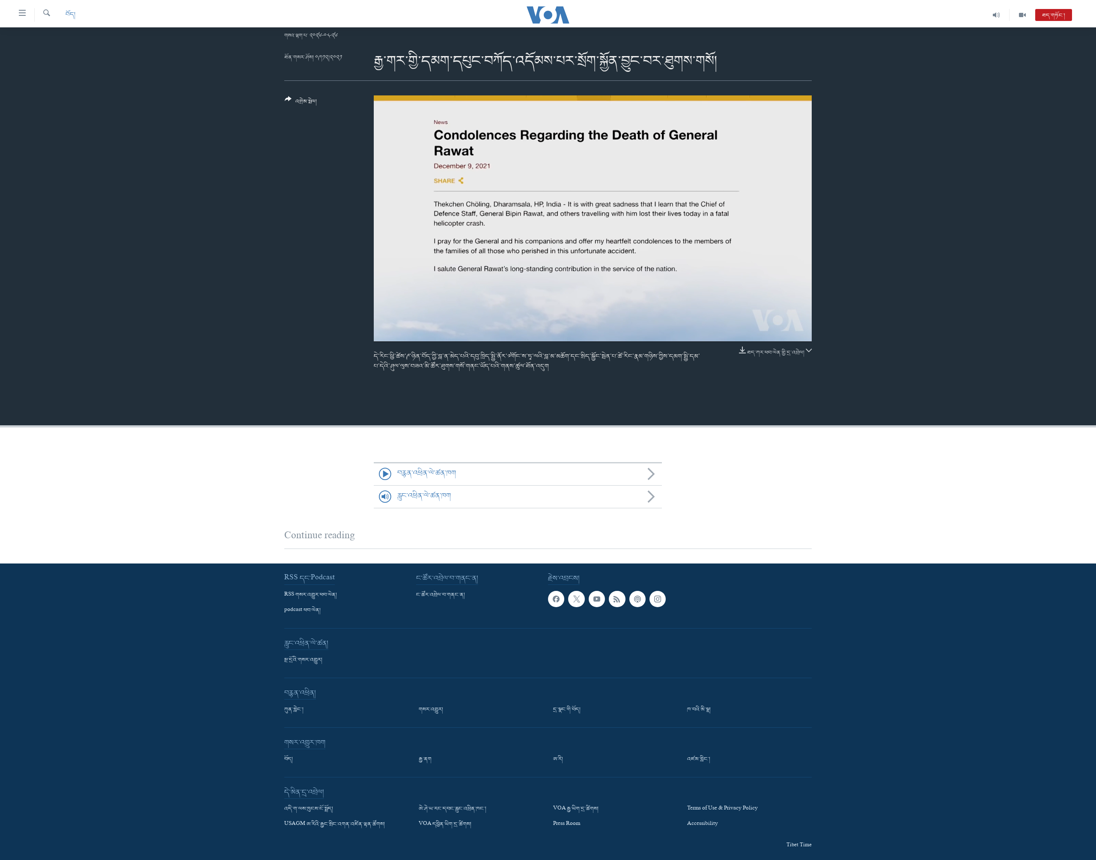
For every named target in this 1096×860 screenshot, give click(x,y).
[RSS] (617, 599)
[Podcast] (637, 599)
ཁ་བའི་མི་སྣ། (699, 710)
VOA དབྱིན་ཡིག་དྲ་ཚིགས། (445, 824)
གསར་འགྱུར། (431, 710)
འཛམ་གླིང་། (698, 759)
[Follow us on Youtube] (597, 599)
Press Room (566, 824)
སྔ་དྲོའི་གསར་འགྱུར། (303, 660)
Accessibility (702, 824)
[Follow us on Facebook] (556, 599)
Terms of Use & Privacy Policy (722, 809)
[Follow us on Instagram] (657, 599)
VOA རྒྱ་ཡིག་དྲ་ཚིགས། (576, 809)
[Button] (301, 103)
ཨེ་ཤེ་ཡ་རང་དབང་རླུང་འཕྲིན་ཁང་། (452, 809)
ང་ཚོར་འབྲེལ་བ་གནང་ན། (440, 595)
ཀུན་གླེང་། (294, 710)
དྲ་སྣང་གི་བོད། (567, 710)
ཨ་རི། (558, 759)
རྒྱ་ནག (425, 759)
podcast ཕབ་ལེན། (302, 610)
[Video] (1022, 15)
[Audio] (996, 15)
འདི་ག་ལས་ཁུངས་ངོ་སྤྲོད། (308, 809)
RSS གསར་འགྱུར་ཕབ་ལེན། (310, 595)
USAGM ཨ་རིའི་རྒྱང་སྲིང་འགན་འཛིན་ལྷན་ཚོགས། (334, 824)
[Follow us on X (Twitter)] (576, 599)
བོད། (70, 15)
